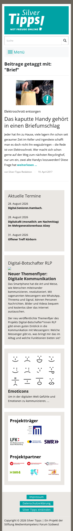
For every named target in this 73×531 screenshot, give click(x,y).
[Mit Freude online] (36, 20)
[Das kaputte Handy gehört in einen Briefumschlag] (34, 92)
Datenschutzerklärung (37, 503)
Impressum (36, 497)
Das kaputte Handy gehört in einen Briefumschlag (36, 122)
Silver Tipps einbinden (36, 509)
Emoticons (18, 391)
